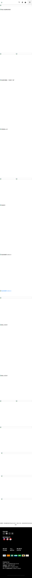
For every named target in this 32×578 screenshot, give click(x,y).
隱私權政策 (19, 548)
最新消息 (12, 550)
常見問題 (5, 550)
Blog (11, 548)
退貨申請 (19, 550)
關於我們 (5, 548)
